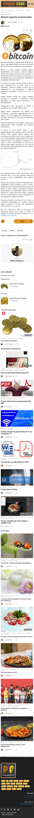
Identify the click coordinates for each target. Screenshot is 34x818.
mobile (25, 369)
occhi (6, 596)
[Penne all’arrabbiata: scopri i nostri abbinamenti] (17, 728)
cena (11, 669)
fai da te (28, 595)
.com (3, 780)
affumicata (10, 786)
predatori (11, 560)
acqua (13, 783)
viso (13, 596)
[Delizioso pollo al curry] (17, 655)
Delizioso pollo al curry (9, 672)
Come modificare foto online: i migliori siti (15, 522)
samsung (3, 370)
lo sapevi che (4, 560)
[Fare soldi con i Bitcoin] (17, 324)
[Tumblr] (11, 809)
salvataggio (26, 704)
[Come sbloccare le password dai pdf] (17, 388)
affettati (3, 786)
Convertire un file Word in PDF (15, 462)
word (5, 459)
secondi (3, 670)
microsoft (17, 428)
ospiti (2, 634)
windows (10, 429)
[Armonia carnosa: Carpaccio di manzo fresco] (17, 619)
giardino (18, 559)
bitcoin (4, 230)
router (3, 429)
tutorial (15, 706)
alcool (14, 788)
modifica (3, 518)
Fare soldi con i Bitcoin (17, 284)
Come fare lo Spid (9, 489)
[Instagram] (4, 809)
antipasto (13, 633)
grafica (29, 517)
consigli (17, 517)
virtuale (20, 230)
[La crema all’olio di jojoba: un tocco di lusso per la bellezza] (17, 581)
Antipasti (3, 633)
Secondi (7, 669)
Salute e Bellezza (16, 595)
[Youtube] (18, 809)
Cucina (8, 633)
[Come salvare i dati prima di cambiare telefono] (17, 691)
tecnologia (10, 399)
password (21, 397)
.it (7, 780)
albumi (3, 788)
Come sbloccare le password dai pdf (16, 402)
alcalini (9, 788)
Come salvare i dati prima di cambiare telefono (14, 709)
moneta (12, 230)
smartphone (9, 370)
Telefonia (17, 369)
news (16, 397)
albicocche (21, 786)
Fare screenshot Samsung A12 (15, 373)
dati (15, 704)
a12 (21, 369)
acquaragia (19, 783)
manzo (29, 633)
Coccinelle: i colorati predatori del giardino (16, 563)
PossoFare (19, 704)
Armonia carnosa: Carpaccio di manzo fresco (17, 636)
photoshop (9, 518)
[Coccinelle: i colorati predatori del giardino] (17, 546)
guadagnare (20, 338)
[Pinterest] (8, 809)
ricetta (27, 669)
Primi (6, 742)
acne (8, 783)
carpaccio (19, 633)
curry (15, 669)
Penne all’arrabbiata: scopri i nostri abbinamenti (13, 745)
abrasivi (16, 780)
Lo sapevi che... (4, 559)
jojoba (3, 596)
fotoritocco (23, 517)
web (15, 399)
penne (20, 742)
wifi (6, 429)
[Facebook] (1, 809)
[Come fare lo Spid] (17, 477)
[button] (29, 4)
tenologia (22, 370)
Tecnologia (11, 369)
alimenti (19, 788)
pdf (25, 397)
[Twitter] (14, 809)
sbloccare (3, 399)
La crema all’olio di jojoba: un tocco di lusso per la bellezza (16, 599)
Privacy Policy (28, 796)
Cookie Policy (29, 798)
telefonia (16, 370)
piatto (6, 634)
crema (23, 595)
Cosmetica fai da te (6, 595)
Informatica (6, 14)
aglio (16, 786)
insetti (23, 559)
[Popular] (3, 313)
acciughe (26, 780)
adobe (16, 458)
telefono (10, 706)
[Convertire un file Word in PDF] (17, 449)
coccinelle (12, 559)
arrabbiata (11, 742)
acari (21, 780)
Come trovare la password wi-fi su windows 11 (16, 432)
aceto (3, 783)
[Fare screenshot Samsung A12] (17, 359)
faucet (14, 338)
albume (27, 786)
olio (10, 596)
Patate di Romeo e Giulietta (18, 298)
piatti (18, 669)
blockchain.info (16, 206)
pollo (22, 669)
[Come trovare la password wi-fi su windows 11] (17, 418)
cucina (24, 633)
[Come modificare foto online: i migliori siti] (17, 506)
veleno (16, 560)
